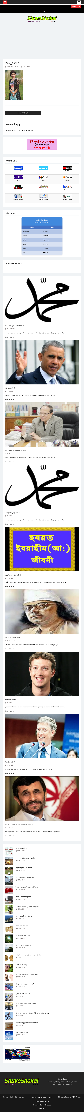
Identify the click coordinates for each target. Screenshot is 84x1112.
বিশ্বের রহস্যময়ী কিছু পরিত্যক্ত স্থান (25, 916)
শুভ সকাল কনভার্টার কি (21, 848)
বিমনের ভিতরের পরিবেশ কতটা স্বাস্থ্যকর (26, 1003)
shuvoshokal (27, 67)
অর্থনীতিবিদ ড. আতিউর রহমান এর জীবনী (15, 450)
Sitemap (48, 1105)
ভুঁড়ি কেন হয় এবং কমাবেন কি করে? (25, 984)
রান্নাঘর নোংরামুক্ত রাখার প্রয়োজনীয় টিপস (27, 1023)
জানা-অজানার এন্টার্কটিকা (22, 1032)
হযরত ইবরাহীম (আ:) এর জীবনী (13, 575)
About (50, 1097)
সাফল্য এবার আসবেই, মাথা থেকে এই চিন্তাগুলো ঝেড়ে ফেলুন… (32, 1013)
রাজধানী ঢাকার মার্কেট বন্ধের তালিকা (25, 877)
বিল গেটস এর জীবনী (10, 762)
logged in (17, 130)
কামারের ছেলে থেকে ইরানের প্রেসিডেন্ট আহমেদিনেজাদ (19, 824)
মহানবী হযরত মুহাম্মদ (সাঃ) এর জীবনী (14, 326)
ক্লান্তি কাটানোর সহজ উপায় (23, 994)
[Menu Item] (40, 11)
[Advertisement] (42, 40)
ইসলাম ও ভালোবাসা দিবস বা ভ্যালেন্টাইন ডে (27, 887)
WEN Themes (76, 1097)
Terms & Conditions (42, 1101)
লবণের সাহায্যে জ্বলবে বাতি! (23, 936)
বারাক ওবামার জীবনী (10, 388)
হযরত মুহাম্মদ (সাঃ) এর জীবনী (12, 513)
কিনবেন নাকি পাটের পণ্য (22, 926)
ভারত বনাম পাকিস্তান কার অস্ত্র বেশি (25, 858)
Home (34, 1097)
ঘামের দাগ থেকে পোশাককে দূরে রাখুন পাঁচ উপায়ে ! (28, 974)
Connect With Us (14, 263)
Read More (8, 337)
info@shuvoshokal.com (64, 1084)
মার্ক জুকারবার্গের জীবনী (10, 700)
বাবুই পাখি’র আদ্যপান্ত (21, 965)
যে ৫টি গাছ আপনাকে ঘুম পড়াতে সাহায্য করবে (27, 906)
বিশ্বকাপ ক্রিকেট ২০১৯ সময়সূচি (24, 868)
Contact (42, 1109)
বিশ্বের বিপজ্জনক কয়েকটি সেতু (23, 945)
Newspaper (42, 1097)
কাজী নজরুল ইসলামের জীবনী (12, 637)
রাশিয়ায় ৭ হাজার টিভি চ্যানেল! (23, 897)
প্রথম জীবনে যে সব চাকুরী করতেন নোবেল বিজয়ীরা (28, 955)
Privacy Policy (38, 1105)
